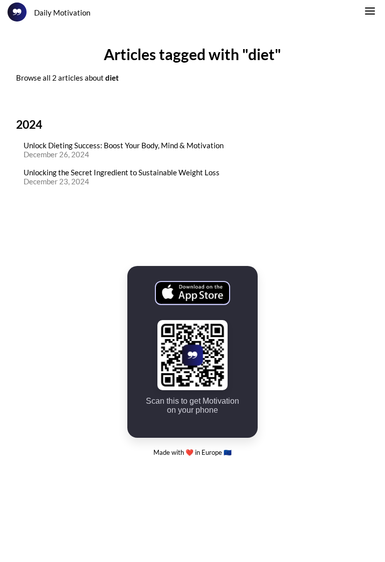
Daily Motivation (62, 12)
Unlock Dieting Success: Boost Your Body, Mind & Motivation (124, 145)
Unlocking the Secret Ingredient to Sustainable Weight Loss (122, 172)
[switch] (370, 12)
